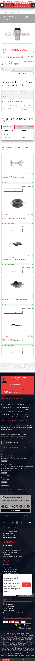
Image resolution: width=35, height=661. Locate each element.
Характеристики (8, 127)
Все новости (5, 485)
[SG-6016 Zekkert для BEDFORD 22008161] (17, 325)
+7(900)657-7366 (24, 4)
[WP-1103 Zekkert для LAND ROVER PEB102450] (17, 285)
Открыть (13, 190)
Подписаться (25, 595)
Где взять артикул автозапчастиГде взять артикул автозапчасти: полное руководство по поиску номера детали (14, 457)
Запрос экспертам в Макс (11, 442)
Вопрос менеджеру (14, 56)
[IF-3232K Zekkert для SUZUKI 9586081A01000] (17, 244)
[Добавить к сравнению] (32, 52)
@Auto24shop (8, 608)
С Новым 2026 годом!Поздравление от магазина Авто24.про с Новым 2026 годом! (16, 478)
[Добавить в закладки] (30, 52)
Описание (19, 127)
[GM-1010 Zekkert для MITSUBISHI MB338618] (17, 203)
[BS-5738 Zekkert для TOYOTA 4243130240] (17, 163)
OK (26, 584)
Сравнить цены (28, 61)
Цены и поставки (27, 186)
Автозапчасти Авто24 (17, 634)
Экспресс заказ (9, 183)
